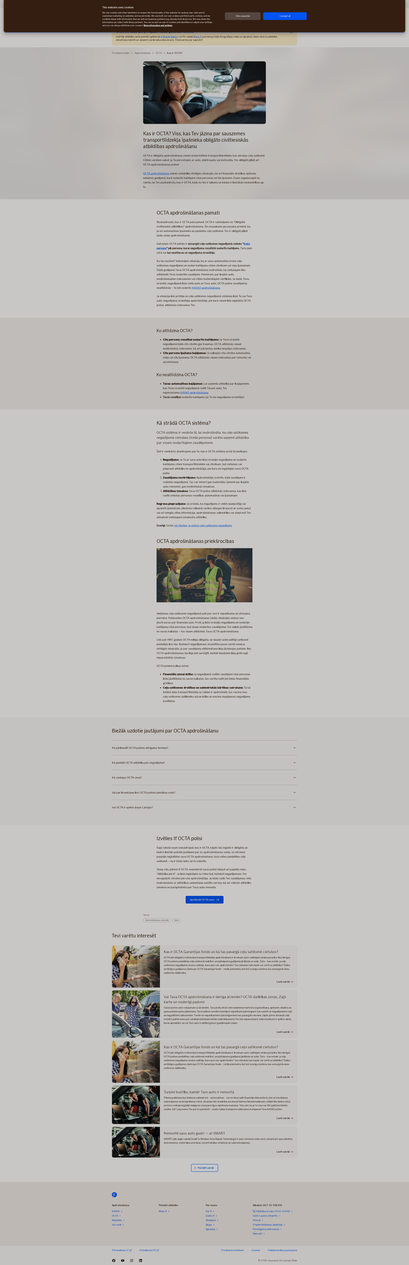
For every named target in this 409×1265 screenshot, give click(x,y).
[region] (204, 16)
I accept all (285, 16)
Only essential (243, 16)
